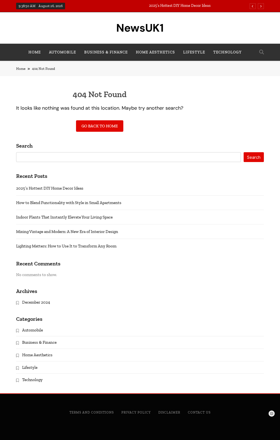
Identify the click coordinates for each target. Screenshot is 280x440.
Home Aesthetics (155, 52)
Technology (227, 52)
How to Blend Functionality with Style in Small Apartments (68, 202)
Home (34, 52)
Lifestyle (194, 52)
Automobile (62, 52)
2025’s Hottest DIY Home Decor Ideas (180, 6)
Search (24, 146)
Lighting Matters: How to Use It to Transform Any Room (66, 246)
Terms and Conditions (91, 412)
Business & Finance (106, 52)
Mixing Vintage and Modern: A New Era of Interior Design (67, 231)
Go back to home (99, 126)
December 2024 (36, 302)
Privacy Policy (136, 412)
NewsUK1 (140, 28)
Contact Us (199, 412)
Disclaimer (169, 412)
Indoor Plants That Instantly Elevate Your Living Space (64, 217)
